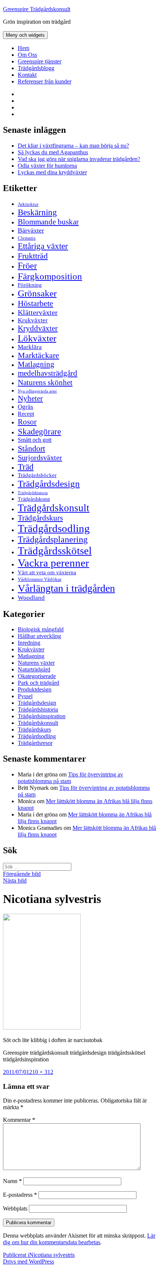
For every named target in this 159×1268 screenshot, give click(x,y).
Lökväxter (37, 338)
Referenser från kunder (44, 81)
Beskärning (37, 212)
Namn (12, 1181)
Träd (26, 467)
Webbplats (15, 1208)
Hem (23, 48)
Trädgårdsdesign (49, 484)
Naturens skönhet (45, 382)
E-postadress (20, 1195)
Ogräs (25, 406)
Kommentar (19, 1120)
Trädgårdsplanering (53, 539)
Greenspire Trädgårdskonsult (36, 9)
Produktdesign (34, 689)
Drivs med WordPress (28, 1261)
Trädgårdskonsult (53, 507)
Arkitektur (28, 204)
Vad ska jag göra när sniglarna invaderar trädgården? (79, 159)
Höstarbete (35, 303)
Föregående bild (22, 874)
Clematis (26, 238)
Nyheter (30, 398)
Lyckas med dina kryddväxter (52, 172)
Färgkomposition (50, 276)
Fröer (27, 265)
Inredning (29, 643)
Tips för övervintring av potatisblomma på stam (70, 777)
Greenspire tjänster (39, 61)
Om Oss (27, 55)
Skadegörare (39, 431)
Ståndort (31, 448)
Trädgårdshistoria (33, 493)
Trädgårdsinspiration (41, 716)
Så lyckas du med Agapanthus (53, 152)
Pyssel (25, 696)
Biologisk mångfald (41, 629)
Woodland (31, 597)
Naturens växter (36, 663)
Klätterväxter (38, 312)
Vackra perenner (53, 563)
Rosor (27, 421)
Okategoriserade (37, 676)
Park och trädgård (38, 683)
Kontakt (27, 75)
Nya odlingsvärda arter (37, 391)
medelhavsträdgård (47, 373)
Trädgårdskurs (40, 518)
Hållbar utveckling (39, 636)
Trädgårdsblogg (36, 68)
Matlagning (36, 364)
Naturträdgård (34, 669)
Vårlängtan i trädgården (66, 588)
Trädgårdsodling (54, 528)
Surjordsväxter (40, 457)
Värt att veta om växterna (47, 572)
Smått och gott (34, 440)
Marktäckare (38, 355)
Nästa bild (15, 880)
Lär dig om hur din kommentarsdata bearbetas (79, 1238)
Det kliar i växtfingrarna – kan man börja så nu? (73, 145)
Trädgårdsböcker (37, 475)
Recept (26, 414)
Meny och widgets (25, 35)
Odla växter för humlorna (47, 165)
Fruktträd (33, 255)
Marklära (30, 347)
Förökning (30, 285)
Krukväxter (33, 320)
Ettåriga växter (43, 246)
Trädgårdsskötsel (55, 550)
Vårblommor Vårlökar (39, 579)
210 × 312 (41, 1072)
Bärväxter (31, 230)
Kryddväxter (38, 328)
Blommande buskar (48, 221)
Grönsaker (37, 293)
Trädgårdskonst (34, 499)
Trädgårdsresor (35, 743)
